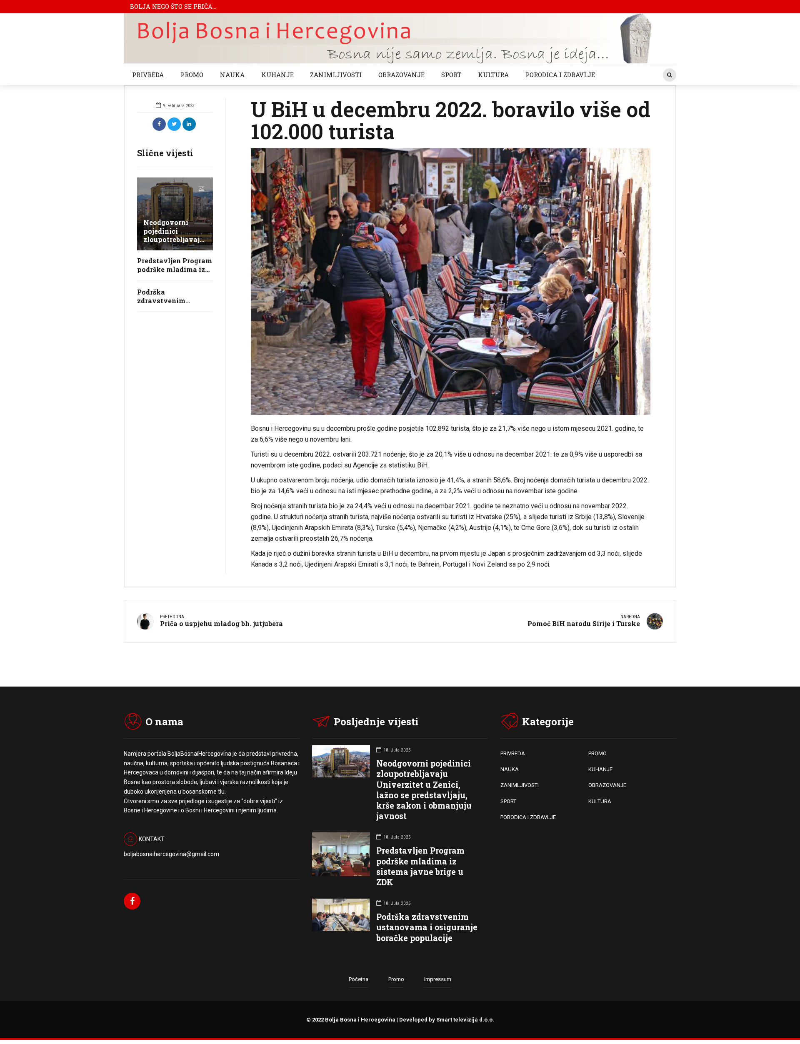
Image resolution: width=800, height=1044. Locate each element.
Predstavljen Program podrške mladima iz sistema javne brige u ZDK (420, 866)
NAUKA (232, 74)
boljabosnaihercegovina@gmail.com (171, 854)
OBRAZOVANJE (401, 74)
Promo (396, 979)
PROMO (191, 74)
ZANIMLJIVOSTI (336, 74)
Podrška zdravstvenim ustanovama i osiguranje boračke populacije (427, 927)
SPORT (451, 74)
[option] (451, 281)
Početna (358, 979)
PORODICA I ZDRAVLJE (560, 74)
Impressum (437, 979)
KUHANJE (277, 74)
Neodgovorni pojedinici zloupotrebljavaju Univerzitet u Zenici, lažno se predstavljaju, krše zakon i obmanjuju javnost (424, 789)
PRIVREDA (148, 74)
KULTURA (493, 74)
